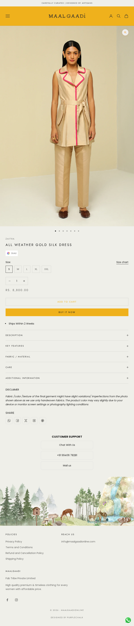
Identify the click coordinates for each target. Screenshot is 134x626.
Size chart (122, 262)
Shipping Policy (15, 559)
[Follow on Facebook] (7, 600)
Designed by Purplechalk (67, 617)
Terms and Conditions (19, 547)
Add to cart (67, 301)
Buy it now (67, 312)
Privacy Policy (14, 541)
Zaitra (10, 238)
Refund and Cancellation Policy (25, 553)
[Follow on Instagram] (16, 600)
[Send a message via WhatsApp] (128, 620)
